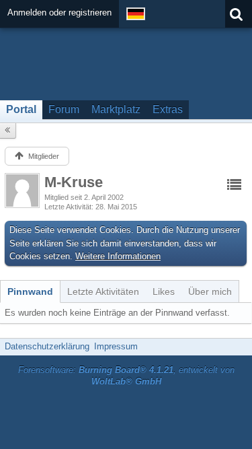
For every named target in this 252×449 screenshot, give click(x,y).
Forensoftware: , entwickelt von (126, 375)
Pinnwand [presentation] (30, 291)
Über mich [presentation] (210, 291)
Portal (21, 109)
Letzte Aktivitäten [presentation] (103, 291)
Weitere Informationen (118, 256)
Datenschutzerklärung (47, 346)
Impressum (116, 346)
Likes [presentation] (164, 291)
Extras (168, 109)
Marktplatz (115, 109)
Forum (63, 109)
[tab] (30, 291)
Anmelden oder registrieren (59, 12)
